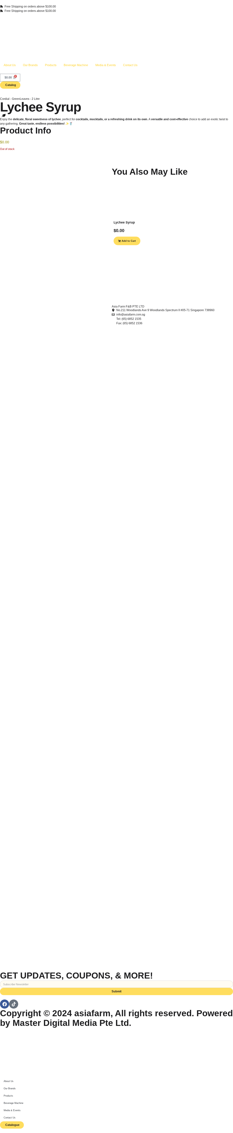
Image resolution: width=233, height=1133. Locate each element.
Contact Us (130, 65)
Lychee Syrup (124, 222)
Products (50, 65)
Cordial (4, 98)
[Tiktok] (13, 1004)
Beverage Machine (76, 65)
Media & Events (105, 65)
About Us (10, 65)
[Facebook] (4, 1004)
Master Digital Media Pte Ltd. (72, 1023)
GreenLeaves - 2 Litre (26, 98)
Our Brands (30, 65)
